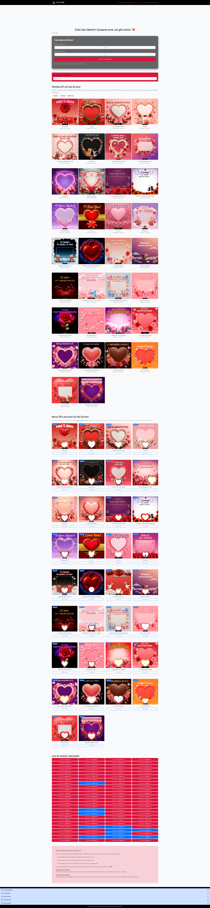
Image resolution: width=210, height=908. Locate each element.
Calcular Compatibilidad (105, 59)
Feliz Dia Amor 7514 (65, 766)
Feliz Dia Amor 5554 (118, 837)
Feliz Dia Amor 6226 (65, 806)
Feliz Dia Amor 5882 (91, 823)
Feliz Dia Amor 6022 (91, 816)
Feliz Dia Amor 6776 (118, 783)
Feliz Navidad (130, 2)
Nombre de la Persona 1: (60, 44)
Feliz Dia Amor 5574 (65, 837)
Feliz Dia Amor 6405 (65, 800)
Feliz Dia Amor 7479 (118, 766)
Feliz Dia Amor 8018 (91, 763)
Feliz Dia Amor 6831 (65, 783)
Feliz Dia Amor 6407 (145, 796)
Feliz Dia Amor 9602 (65, 759)
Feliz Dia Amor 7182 (118, 773)
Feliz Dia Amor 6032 (118, 813)
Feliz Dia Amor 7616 (145, 763)
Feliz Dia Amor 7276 (118, 769)
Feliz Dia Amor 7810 (118, 763)
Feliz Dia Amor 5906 (145, 820)
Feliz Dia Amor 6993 (118, 776)
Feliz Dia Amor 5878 (145, 823)
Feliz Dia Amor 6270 (65, 803)
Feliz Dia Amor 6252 (145, 803)
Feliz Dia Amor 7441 (145, 766)
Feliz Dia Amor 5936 (65, 820)
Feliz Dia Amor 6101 (65, 813)
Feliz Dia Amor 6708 (145, 786)
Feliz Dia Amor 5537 (92, 840)
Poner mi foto (64, 453)
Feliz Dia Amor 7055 (65, 776)
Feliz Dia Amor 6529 (145, 793)
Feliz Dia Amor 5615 (118, 833)
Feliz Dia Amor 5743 (145, 830)
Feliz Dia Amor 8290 (145, 759)
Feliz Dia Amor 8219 (65, 763)
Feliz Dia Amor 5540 (65, 840)
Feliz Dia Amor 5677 (92, 833)
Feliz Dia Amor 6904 (92, 779)
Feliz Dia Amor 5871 (65, 827)
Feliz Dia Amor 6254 (118, 803)
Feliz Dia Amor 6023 (65, 816)
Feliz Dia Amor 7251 (145, 769)
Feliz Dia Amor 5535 (118, 840)
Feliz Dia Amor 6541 (91, 793)
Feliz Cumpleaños (121, 2)
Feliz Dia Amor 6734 (91, 786)
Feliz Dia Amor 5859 (118, 827)
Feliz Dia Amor (137, 2)
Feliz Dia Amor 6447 (92, 796)
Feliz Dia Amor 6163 (65, 810)
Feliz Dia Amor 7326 (92, 769)
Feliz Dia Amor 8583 (92, 759)
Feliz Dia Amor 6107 (145, 810)
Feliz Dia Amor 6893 (145, 779)
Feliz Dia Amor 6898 (118, 779)
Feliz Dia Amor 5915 (118, 820)
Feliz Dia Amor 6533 (118, 793)
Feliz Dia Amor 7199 (91, 773)
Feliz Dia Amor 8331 (118, 759)
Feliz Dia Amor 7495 (91, 766)
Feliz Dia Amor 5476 (145, 840)
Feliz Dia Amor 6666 (92, 790)
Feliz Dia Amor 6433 (118, 796)
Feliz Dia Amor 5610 (145, 833)
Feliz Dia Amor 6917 (65, 779)
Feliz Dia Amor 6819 (91, 783)
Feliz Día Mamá (145, 2)
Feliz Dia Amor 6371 (91, 800)
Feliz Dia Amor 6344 (118, 800)
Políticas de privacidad (117, 906)
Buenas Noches (154, 2)
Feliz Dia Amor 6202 (118, 806)
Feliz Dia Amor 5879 (118, 823)
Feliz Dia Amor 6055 (92, 813)
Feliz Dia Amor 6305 (145, 800)
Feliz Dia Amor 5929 (91, 820)
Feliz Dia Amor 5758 (118, 830)
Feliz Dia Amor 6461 (65, 796)
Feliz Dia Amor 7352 (65, 769)
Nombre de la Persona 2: (60, 51)
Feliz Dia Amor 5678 (65, 833)
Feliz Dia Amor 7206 (65, 773)
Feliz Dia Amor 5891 (65, 823)
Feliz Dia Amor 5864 (91, 827)
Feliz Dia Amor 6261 (91, 803)
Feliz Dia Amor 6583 (65, 793)
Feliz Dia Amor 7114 (145, 773)
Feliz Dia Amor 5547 (145, 837)
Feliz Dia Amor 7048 (91, 776)
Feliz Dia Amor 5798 (91, 830)
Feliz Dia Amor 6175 (145, 806)
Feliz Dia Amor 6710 (118, 786)
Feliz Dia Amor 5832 (145, 827)
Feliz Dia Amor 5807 (65, 830)
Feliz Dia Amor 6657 (118, 790)
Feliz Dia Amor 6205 (92, 806)
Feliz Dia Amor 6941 (145, 776)
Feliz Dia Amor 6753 (145, 783)
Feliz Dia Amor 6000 (118, 816)
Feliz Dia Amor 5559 (91, 837)
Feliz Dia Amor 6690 (65, 790)
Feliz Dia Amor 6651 (145, 790)
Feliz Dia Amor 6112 (118, 810)
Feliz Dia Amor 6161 (92, 810)
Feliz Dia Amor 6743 (65, 786)
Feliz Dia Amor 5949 (145, 816)
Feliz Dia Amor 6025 (145, 813)
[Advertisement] (105, 16)
